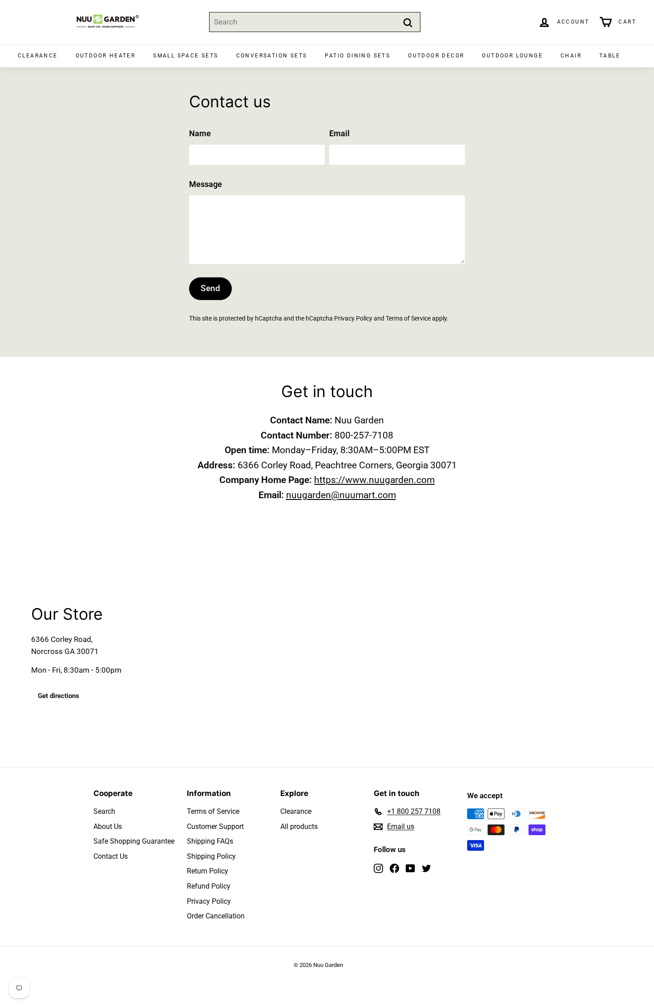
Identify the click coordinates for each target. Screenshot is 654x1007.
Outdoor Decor (436, 56)
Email (339, 133)
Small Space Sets (185, 56)
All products (299, 826)
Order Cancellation (216, 916)
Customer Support (215, 826)
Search (104, 811)
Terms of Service (408, 318)
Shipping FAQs (210, 841)
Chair (571, 56)
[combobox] (314, 22)
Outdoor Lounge (512, 56)
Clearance (38, 56)
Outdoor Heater (106, 56)
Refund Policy (208, 886)
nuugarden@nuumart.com (341, 495)
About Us (107, 826)
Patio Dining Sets (357, 56)
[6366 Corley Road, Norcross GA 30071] (327, 655)
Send (210, 288)
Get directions (58, 696)
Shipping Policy (211, 856)
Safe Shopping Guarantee (133, 841)
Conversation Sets (271, 56)
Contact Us (110, 856)
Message (205, 184)
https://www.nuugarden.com (374, 480)
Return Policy (207, 871)
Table (609, 56)
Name (200, 133)
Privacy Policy (353, 318)
